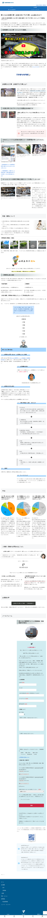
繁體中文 (44, 5)
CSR (3, 887)
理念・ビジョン (4, 896)
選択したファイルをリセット (24, 774)
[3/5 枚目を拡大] (26, 242)
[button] (43, 447)
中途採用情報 (5, 901)
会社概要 (3, 884)
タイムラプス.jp (35, 66)
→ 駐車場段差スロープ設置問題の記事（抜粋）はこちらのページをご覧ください (8, 166)
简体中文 (40, 5)
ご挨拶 (2, 893)
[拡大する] (13, 145)
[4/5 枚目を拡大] (35, 242)
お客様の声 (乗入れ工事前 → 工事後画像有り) (23, 603)
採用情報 (3, 898)
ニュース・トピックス (5, 904)
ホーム (2, 882)
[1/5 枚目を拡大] (7, 242)
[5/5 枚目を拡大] (44, 242)
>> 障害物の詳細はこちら (24, 757)
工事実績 (4, 890)
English (37, 5)
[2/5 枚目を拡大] (16, 242)
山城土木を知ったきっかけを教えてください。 (30, 789)
